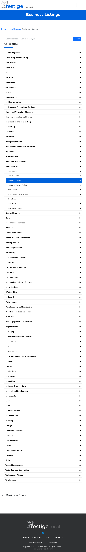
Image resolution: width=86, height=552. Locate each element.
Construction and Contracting (18, 122)
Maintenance (11, 302)
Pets (7, 346)
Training (9, 435)
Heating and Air (12, 242)
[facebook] (43, 533)
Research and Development (17, 391)
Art (6, 72)
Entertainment (11, 156)
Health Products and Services (17, 237)
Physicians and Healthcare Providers (20, 356)
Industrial (9, 262)
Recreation (10, 381)
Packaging (9, 331)
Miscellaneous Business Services (18, 312)
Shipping (9, 420)
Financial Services (12, 213)
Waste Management (14, 465)
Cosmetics (9, 132)
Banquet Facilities (14, 176)
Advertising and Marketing (16, 57)
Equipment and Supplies (15, 161)
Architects (9, 67)
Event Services (15, 29)
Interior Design (11, 277)
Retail (7, 401)
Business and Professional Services (20, 107)
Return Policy (53, 542)
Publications (10, 371)
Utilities (8, 460)
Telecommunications (14, 430)
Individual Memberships (15, 257)
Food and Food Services (15, 223)
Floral (7, 218)
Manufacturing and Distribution (18, 307)
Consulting (10, 127)
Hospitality (10, 252)
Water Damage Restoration (17, 470)
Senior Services (11, 415)
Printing (8, 366)
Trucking (9, 455)
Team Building (12, 204)
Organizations (11, 326)
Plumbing (9, 361)
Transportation (11, 440)
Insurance (9, 272)
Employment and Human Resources (20, 146)
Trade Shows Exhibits (15, 208)
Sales (7, 406)
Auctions (9, 77)
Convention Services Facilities (17, 185)
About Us (36, 537)
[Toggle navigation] (79, 5)
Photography (10, 351)
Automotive (10, 87)
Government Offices (13, 233)
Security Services (12, 411)
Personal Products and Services (18, 336)
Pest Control (10, 341)
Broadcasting (11, 97)
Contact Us (58, 537)
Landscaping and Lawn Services (18, 282)
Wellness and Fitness (14, 475)
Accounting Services (13, 52)
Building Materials (13, 102)
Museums (9, 317)
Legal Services (11, 287)
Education (9, 137)
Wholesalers (10, 480)
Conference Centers (14, 180)
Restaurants (10, 396)
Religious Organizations (15, 386)
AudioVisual (10, 82)
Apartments (10, 62)
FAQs (46, 537)
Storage (8, 425)
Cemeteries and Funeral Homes (18, 117)
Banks (7, 92)
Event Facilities (13, 190)
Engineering (10, 151)
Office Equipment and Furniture (18, 322)
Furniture (9, 228)
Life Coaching (11, 292)
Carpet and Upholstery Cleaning (19, 112)
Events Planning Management (18, 194)
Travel (8, 445)
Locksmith (9, 297)
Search (77, 39)
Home (3, 29)
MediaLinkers (48, 549)
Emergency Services (13, 141)
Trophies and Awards (14, 450)
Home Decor (12, 199)
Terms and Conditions (35, 542)
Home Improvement (14, 247)
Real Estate (10, 376)
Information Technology (15, 267)
